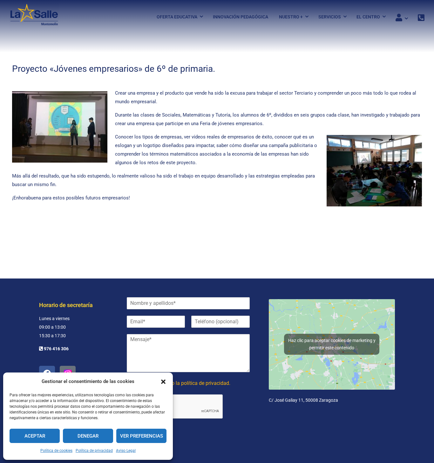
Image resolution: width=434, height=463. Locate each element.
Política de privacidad (94, 450)
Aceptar (34, 436)
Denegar (88, 436)
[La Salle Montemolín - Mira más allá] (34, 16)
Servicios (329, 16)
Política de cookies (56, 450)
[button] (163, 382)
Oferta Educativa (177, 16)
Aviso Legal (126, 450)
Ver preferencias (141, 436)
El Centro (368, 16)
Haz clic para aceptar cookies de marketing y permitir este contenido (332, 344)
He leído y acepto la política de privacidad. (183, 383)
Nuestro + (291, 16)
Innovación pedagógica (240, 16)
